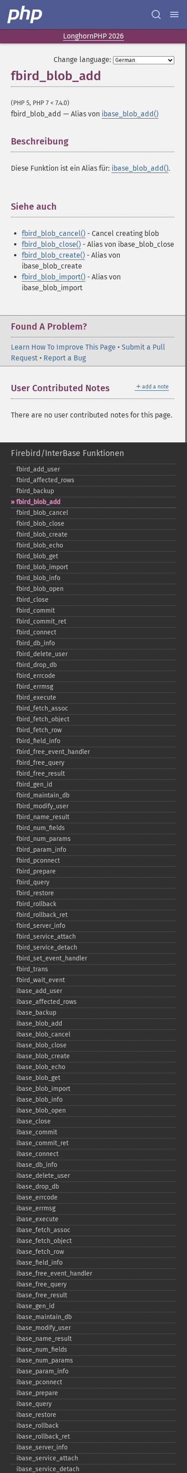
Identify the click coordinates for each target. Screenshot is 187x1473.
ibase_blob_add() (130, 114)
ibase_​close (33, 1121)
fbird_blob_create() (53, 255)
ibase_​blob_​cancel (43, 1034)
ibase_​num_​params (44, 1360)
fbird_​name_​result (42, 817)
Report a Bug (65, 358)
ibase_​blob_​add (39, 1023)
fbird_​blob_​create (42, 534)
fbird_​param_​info (41, 850)
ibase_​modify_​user (43, 1328)
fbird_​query (32, 882)
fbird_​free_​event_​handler (53, 752)
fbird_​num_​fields (40, 828)
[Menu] (174, 14)
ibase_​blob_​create (43, 1056)
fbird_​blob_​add (38, 502)
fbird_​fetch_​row (39, 730)
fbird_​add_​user (38, 469)
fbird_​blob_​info (38, 578)
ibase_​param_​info (42, 1371)
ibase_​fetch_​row (40, 1252)
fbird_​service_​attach (46, 936)
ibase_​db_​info (36, 1165)
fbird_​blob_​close (40, 524)
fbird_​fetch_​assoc (42, 708)
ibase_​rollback (37, 1426)
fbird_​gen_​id (34, 784)
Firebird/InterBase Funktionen (67, 453)
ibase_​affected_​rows (46, 1002)
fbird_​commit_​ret (41, 621)
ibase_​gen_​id (35, 1306)
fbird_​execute (36, 697)
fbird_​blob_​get (37, 556)
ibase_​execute (37, 1219)
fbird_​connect (36, 632)
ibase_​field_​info (39, 1263)
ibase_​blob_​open (41, 1110)
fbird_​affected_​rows (45, 480)
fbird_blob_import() (53, 277)
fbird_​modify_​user (42, 806)
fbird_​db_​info (35, 643)
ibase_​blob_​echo (40, 1067)
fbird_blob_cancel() (53, 233)
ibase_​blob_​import (43, 1089)
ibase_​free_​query (41, 1284)
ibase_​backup (36, 1013)
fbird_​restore (35, 893)
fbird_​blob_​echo (39, 545)
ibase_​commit (36, 1132)
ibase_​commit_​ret (42, 1143)
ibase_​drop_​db (37, 1186)
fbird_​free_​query (40, 763)
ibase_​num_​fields (41, 1349)
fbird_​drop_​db (36, 665)
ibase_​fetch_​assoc (43, 1230)
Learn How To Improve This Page (63, 347)
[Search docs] (156, 14)
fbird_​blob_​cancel (42, 513)
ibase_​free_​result (41, 1295)
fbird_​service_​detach (46, 947)
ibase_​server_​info (42, 1447)
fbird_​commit (35, 610)
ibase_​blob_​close (41, 1045)
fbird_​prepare (36, 871)
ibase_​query (34, 1404)
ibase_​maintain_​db (44, 1317)
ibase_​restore (36, 1415)
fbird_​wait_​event (40, 980)
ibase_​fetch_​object (44, 1241)
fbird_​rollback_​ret (42, 915)
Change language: (82, 59)
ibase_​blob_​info (39, 1100)
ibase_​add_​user (39, 991)
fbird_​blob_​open (40, 589)
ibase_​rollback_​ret (43, 1436)
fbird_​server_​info (40, 926)
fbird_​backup (35, 491)
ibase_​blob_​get (38, 1078)
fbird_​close (32, 600)
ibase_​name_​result (44, 1339)
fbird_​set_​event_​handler (51, 958)
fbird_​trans (32, 969)
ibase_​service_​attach (47, 1458)
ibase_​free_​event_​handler (54, 1273)
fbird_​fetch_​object (42, 719)
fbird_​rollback (36, 904)
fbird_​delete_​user (42, 654)
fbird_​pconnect (38, 860)
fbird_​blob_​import (42, 567)
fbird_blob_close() (51, 244)
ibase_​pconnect (39, 1382)
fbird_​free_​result (40, 773)
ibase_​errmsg (35, 1208)
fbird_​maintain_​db (42, 795)
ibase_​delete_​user (43, 1176)
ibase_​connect (37, 1154)
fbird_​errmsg (34, 687)
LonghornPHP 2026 (93, 36)
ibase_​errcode (37, 1197)
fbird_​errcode (35, 676)
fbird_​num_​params (43, 839)
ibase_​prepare (37, 1393)
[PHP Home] (25, 14)
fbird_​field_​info (38, 741)
